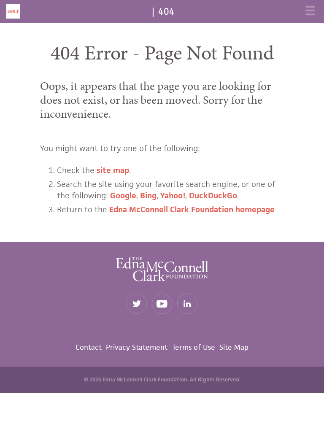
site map (113, 170)
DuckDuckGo (213, 195)
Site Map (233, 347)
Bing (148, 195)
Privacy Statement (136, 347)
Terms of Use (193, 347)
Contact (89, 347)
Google (123, 195)
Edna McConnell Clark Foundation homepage (192, 209)
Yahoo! (172, 195)
